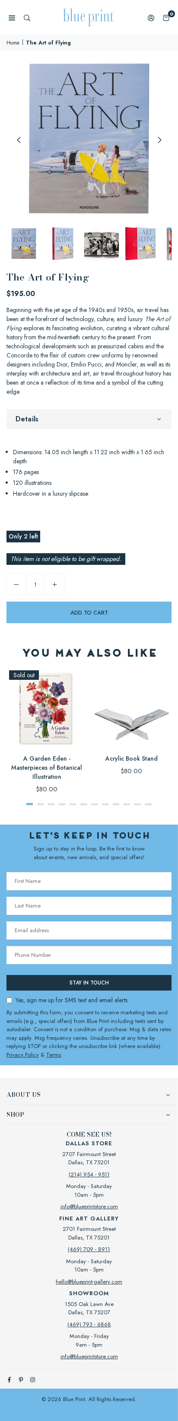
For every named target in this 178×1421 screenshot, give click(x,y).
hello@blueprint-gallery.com (89, 1282)
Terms (53, 1055)
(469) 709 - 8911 (89, 1249)
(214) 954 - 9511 (89, 1174)
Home (12, 43)
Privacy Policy (22, 1055)
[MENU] (11, 17)
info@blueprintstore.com (89, 1206)
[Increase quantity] (54, 584)
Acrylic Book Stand (131, 758)
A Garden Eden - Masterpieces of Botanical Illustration (46, 767)
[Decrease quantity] (16, 584)
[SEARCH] (27, 17)
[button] (166, 17)
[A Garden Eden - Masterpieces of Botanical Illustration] (46, 708)
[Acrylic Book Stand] (131, 708)
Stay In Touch (89, 983)
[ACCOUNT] (151, 17)
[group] (89, 139)
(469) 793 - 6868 (89, 1324)
